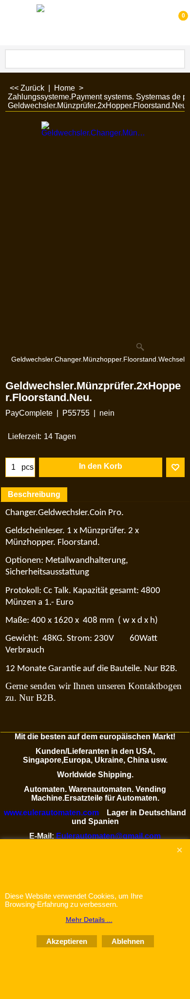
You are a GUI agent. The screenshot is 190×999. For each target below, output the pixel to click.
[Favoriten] (175, 467)
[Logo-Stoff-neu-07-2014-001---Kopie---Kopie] (93, 22)
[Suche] (175, 59)
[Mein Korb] (173, 23)
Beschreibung (34, 494)
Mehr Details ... (89, 919)
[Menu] (10, 23)
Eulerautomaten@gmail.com (108, 836)
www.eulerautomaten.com (51, 812)
